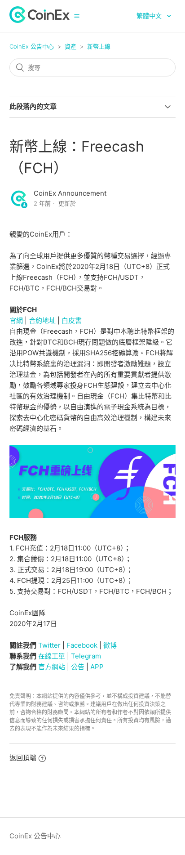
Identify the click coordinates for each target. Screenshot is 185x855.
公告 (77, 667)
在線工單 (51, 656)
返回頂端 (22, 757)
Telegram (86, 656)
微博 (110, 645)
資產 (70, 46)
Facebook (81, 645)
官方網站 (51, 667)
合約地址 (42, 320)
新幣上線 (98, 46)
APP (97, 667)
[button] (76, 15)
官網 (16, 320)
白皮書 (72, 320)
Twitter (49, 645)
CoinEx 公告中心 (31, 46)
